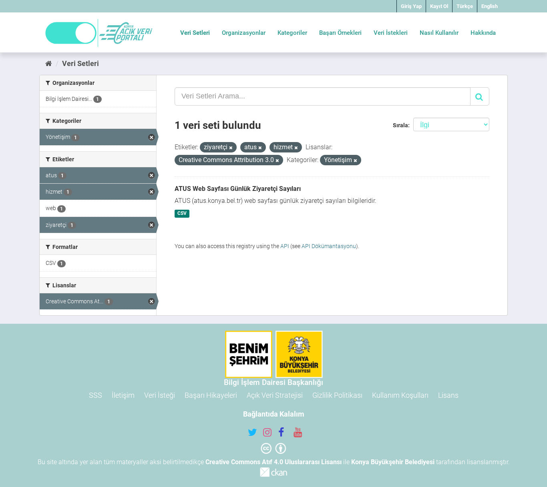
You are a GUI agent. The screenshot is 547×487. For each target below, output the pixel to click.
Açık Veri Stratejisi (275, 395)
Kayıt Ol (439, 6)
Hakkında (483, 32)
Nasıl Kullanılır (439, 32)
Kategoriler (292, 32)
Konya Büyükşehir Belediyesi (392, 462)
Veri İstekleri (391, 32)
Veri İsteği (159, 395)
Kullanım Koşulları (400, 395)
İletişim (123, 395)
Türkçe (465, 6)
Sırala (400, 125)
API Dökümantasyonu (329, 246)
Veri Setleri (195, 32)
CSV (182, 213)
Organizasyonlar (243, 32)
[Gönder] (479, 96)
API (284, 246)
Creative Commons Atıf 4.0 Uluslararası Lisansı (273, 462)
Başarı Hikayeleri (211, 395)
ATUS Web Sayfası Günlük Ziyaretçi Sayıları (238, 188)
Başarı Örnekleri (340, 32)
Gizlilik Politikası (337, 395)
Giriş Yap (411, 6)
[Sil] (231, 147)
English (489, 6)
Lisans (448, 395)
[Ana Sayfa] (48, 63)
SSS (95, 395)
